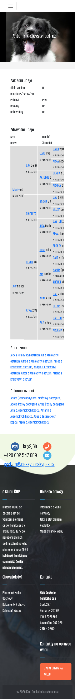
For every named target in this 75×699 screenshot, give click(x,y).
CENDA (56, 173)
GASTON (57, 221)
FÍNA (55, 233)
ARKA (56, 161)
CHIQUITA (31, 213)
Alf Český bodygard (49, 398)
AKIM (42, 298)
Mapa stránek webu (51, 531)
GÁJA (55, 257)
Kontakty (45, 513)
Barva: (14, 143)
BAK (28, 165)
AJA (41, 274)
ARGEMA (57, 330)
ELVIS (42, 153)
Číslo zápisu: (17, 88)
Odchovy (7, 598)
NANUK (56, 270)
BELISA (56, 209)
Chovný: (15, 106)
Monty (16, 189)
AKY (42, 322)
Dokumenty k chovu (13, 604)
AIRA (42, 225)
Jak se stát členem (51, 519)
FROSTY (57, 245)
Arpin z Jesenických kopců (34, 422)
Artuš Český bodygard (51, 404)
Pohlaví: (15, 100)
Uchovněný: (17, 112)
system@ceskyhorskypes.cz (29, 464)
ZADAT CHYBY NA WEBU (53, 671)
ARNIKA (57, 185)
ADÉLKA (57, 281)
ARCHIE (43, 201)
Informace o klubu (50, 507)
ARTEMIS (44, 177)
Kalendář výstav (11, 610)
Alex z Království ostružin (25, 355)
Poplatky (45, 525)
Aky (14, 286)
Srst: (13, 137)
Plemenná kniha (11, 592)
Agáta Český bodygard (23, 398)
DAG (55, 197)
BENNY (29, 262)
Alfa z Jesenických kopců (24, 410)
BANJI (56, 149)
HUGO (42, 250)
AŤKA (29, 310)
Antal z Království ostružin (36, 373)
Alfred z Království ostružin (36, 361)
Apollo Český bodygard (23, 404)
